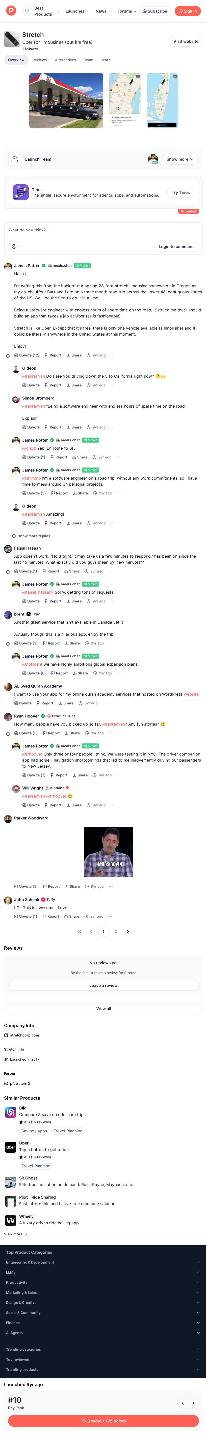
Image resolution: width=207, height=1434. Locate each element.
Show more (177, 159)
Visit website (185, 41)
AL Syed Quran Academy (38, 686)
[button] (106, 59)
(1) (36, 457)
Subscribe (157, 11)
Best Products (43, 11)
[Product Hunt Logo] (11, 11)
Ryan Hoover (26, 716)
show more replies (34, 536)
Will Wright (32, 788)
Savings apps (34, 1130)
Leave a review (103, 985)
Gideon (29, 368)
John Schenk (26, 899)
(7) (36, 775)
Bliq (23, 1107)
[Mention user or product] (14, 246)
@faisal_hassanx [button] (38, 592)
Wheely (26, 1216)
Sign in (190, 11)
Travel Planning (68, 1130)
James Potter (27, 265)
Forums (125, 11)
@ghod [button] (29, 448)
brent (19, 614)
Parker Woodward (31, 817)
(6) (36, 673)
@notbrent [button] (32, 664)
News (101, 11)
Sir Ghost (28, 1177)
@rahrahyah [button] (33, 376)
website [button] (191, 694)
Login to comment (176, 246)
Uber (24, 1142)
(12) (29, 355)
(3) (36, 493)
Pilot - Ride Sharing (37, 1197)
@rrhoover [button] (32, 754)
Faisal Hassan (27, 548)
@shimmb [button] (31, 478)
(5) (28, 886)
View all (103, 1008)
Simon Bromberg (38, 398)
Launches (75, 11)
